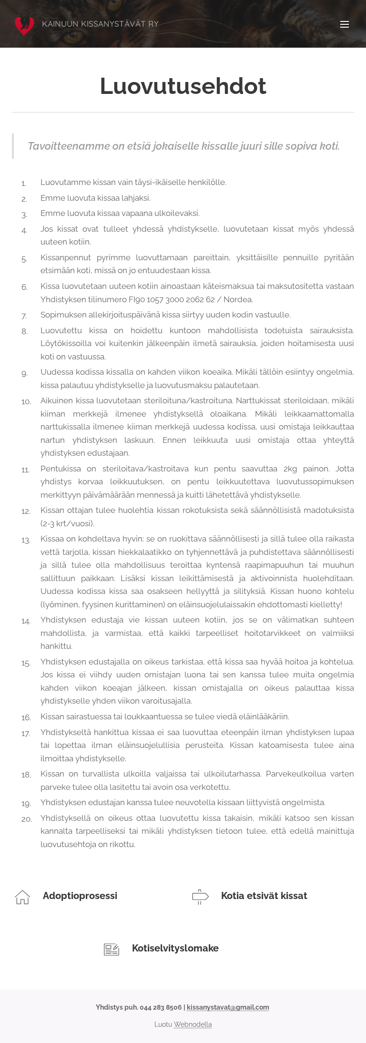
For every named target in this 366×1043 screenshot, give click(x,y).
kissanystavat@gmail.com (228, 1007)
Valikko (344, 23)
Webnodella (193, 1024)
